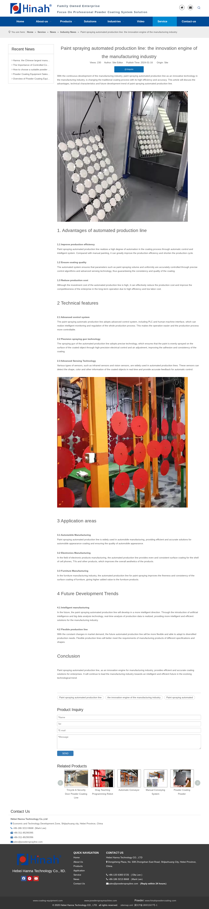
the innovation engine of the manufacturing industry (134, 697)
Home (76, 857)
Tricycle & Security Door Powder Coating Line (76, 794)
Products (78, 866)
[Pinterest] (29, 878)
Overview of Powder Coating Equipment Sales (31, 73)
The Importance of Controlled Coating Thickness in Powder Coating (31, 59)
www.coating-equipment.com (48, 900)
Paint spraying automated (179, 697)
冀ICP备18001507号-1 (145, 905)
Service (77, 874)
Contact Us (79, 883)
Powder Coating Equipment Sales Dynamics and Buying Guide (31, 69)
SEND (65, 753)
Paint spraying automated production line (80, 697)
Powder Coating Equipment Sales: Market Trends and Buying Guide (31, 78)
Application (79, 870)
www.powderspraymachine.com (100, 900)
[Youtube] (36, 878)
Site (166, 62)
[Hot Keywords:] (199, 8)
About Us (78, 862)
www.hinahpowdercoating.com (160, 900)
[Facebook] (23, 878)
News (76, 879)
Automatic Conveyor (129, 790)
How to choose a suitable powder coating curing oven (31, 64)
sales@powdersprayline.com (28, 841)
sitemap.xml (127, 905)
